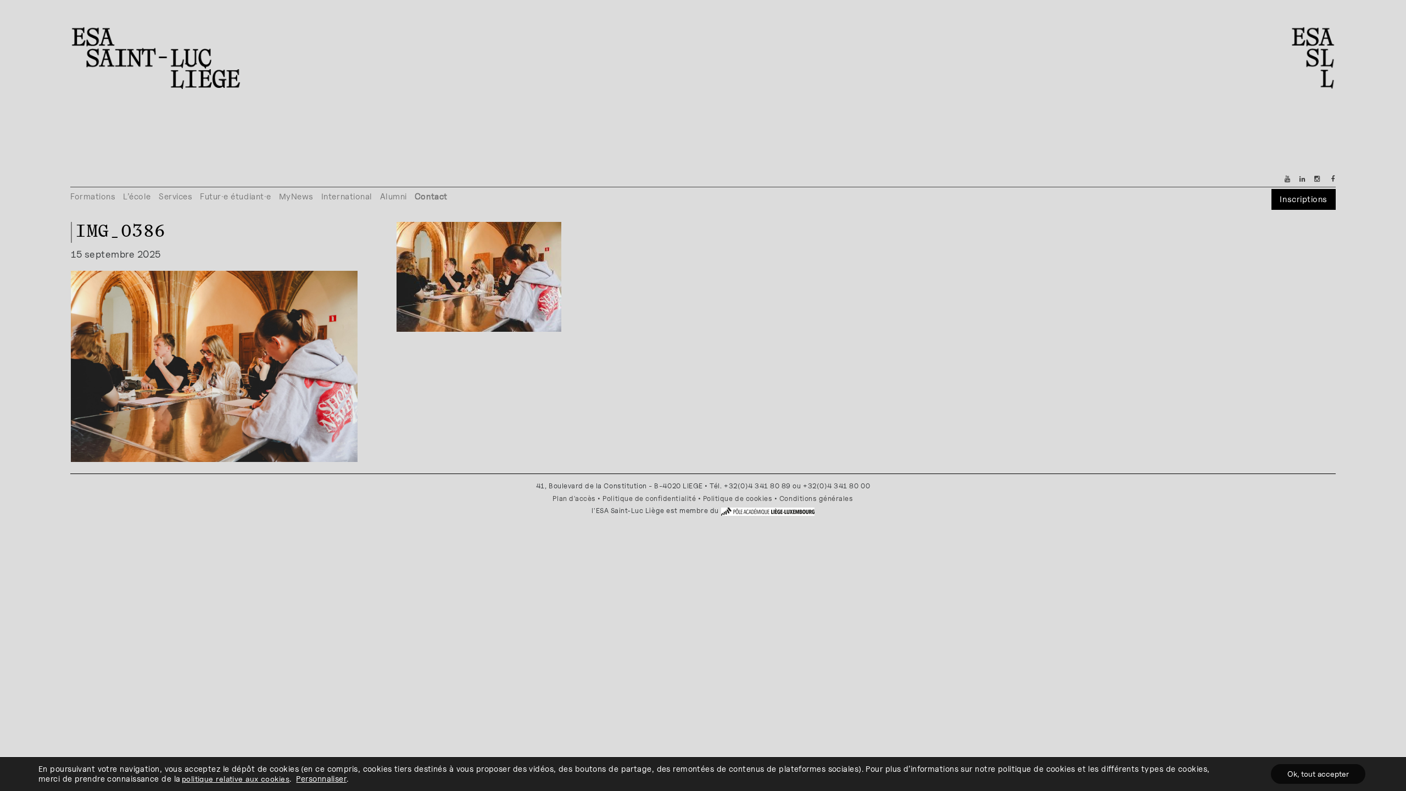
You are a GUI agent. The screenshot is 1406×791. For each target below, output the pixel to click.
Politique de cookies (738, 498)
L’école (137, 196)
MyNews (296, 196)
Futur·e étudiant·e (235, 196)
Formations (92, 196)
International (346, 196)
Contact (431, 196)
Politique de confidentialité (649, 498)
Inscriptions (1303, 199)
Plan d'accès (574, 498)
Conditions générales (816, 498)
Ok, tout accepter (1318, 773)
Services (175, 196)
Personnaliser (321, 778)
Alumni (393, 196)
